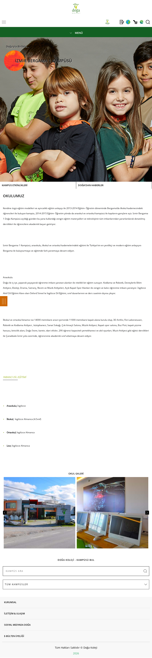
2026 (76, 653)
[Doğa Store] (135, 22)
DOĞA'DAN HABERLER (90, 185)
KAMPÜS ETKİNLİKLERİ (14, 185)
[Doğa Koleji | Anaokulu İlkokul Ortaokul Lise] (76, 8)
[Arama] (148, 22)
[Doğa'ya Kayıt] (122, 22)
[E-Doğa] (141, 22)
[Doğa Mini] (114, 22)
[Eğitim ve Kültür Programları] (128, 22)
